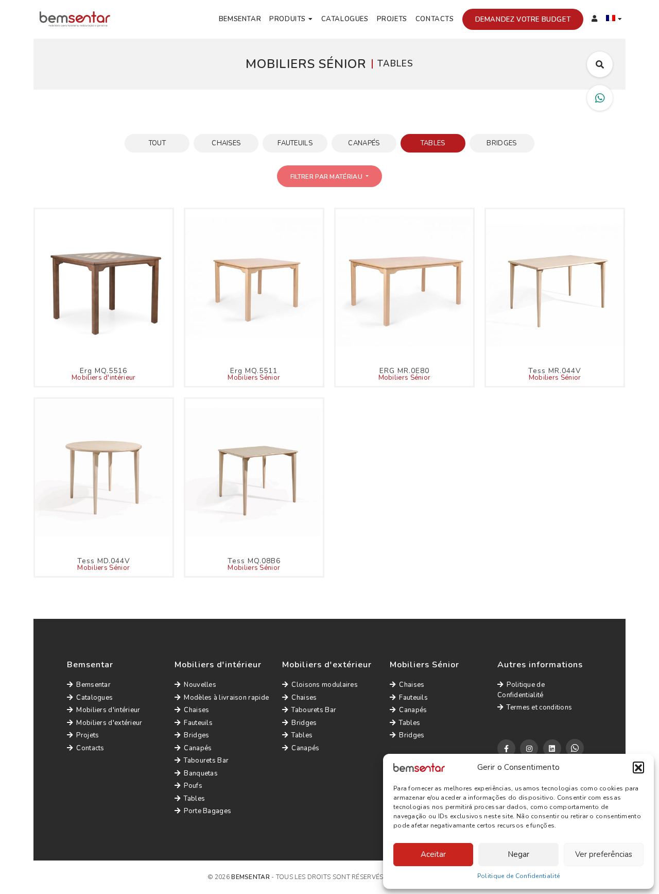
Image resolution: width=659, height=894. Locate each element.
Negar (518, 854)
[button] (638, 767)
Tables (433, 143)
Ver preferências (603, 854)
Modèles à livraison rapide (226, 697)
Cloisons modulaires (324, 684)
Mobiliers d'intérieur (103, 377)
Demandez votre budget (523, 19)
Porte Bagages (207, 811)
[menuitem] (614, 19)
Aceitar (433, 854)
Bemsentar (240, 19)
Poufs (193, 785)
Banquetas (201, 773)
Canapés (363, 143)
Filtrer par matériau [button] (327, 177)
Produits (287, 19)
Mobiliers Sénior (254, 377)
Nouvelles (200, 684)
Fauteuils (295, 143)
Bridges (501, 143)
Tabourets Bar (206, 760)
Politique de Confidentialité (518, 876)
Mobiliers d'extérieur (109, 723)
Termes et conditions (539, 707)
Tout (157, 143)
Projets (392, 19)
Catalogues (345, 19)
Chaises (226, 143)
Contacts (434, 19)
